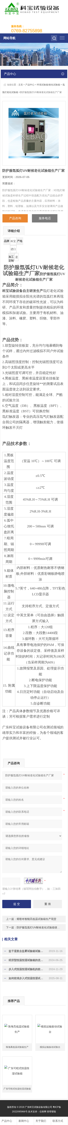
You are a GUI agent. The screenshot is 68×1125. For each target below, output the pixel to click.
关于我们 (41, 1120)
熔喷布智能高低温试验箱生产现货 (36, 918)
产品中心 (29, 84)
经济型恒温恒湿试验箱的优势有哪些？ (27, 960)
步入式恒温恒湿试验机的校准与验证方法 (27, 969)
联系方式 (58, 1120)
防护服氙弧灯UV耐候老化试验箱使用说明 (41, 927)
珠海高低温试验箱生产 (17, 1047)
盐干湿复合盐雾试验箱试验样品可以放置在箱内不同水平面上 (27, 951)
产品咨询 (15, 218)
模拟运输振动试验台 (50, 1047)
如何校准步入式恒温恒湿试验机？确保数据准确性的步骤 (27, 978)
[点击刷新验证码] (33, 881)
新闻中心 (24, 1120)
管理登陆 (51, 1111)
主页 (20, 84)
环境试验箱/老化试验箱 (48, 84)
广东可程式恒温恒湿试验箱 (17, 1088)
